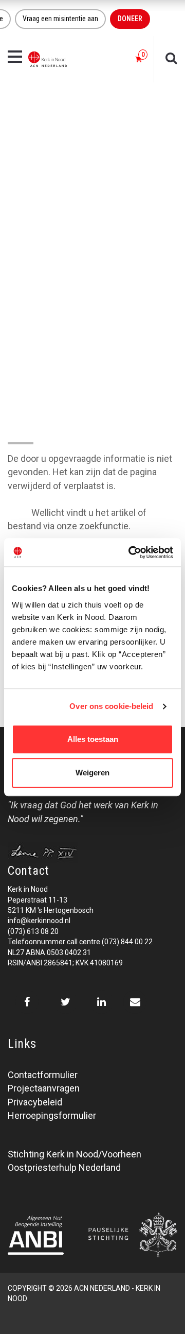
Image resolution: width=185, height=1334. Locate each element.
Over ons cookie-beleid (111, 706)
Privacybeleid (35, 1102)
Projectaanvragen (44, 1088)
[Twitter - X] (65, 1002)
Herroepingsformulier (52, 1115)
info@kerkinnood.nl (39, 920)
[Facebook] (27, 1002)
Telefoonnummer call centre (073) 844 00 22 (80, 942)
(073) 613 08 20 (33, 931)
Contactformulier (43, 1074)
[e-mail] (134, 1002)
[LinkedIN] (101, 1002)
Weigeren (92, 772)
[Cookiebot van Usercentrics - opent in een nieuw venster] (130, 552)
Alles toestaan (92, 739)
